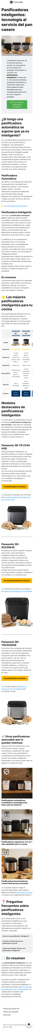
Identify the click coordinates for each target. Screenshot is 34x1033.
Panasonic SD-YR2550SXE (16, 333)
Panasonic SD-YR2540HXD (26, 333)
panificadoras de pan (24, 892)
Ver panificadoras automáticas (15, 206)
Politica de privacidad (10, 1011)
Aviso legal (7, 1014)
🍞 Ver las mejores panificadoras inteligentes (17, 104)
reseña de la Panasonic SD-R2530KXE (17, 591)
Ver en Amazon (15, 393)
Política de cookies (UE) (11, 1008)
